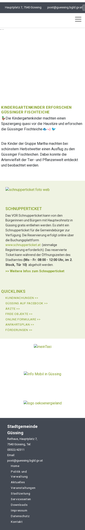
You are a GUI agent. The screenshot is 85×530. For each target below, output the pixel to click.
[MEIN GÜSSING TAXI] (42, 352)
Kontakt (17, 521)
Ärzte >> (12, 308)
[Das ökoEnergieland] (43, 405)
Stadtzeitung (20, 493)
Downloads (19, 505)
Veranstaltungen (23, 488)
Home (15, 466)
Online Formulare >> (22, 319)
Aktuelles (18, 482)
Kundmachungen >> (21, 298)
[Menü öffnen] (78, 19)
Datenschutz (20, 516)
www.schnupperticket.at (23, 245)
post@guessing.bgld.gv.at (65, 7)
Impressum (19, 510)
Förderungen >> (18, 330)
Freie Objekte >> (18, 314)
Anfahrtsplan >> (19, 324)
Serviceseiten (21, 499)
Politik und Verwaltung (19, 474)
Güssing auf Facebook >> (26, 303)
